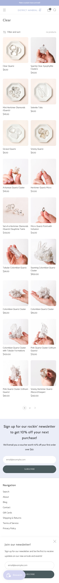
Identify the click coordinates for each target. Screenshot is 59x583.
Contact (6, 507)
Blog (5, 502)
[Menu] (4, 10)
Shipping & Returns (12, 518)
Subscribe (29, 574)
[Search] (54, 9)
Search (6, 492)
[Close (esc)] (55, 541)
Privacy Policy (9, 528)
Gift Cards (7, 513)
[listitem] (29, 3)
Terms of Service (10, 523)
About (6, 497)
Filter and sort (13, 32)
